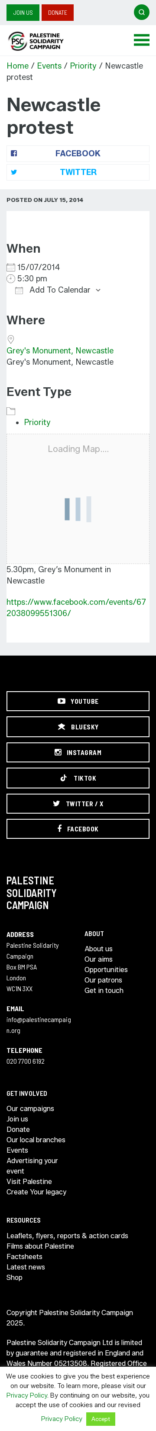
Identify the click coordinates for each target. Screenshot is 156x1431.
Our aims (98, 959)
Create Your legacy (36, 1192)
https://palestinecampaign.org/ (45, 41)
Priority (83, 66)
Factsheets (24, 1257)
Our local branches (35, 1140)
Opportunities (106, 970)
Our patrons (103, 980)
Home (17, 66)
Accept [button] (100, 1418)
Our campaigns (30, 1109)
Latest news (25, 1267)
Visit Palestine (29, 1181)
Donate (57, 12)
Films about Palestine (40, 1246)
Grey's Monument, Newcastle (60, 351)
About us (98, 949)
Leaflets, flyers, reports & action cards (67, 1236)
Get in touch (104, 990)
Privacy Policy (26, 1395)
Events (49, 66)
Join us (23, 12)
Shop (14, 1277)
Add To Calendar (59, 290)
